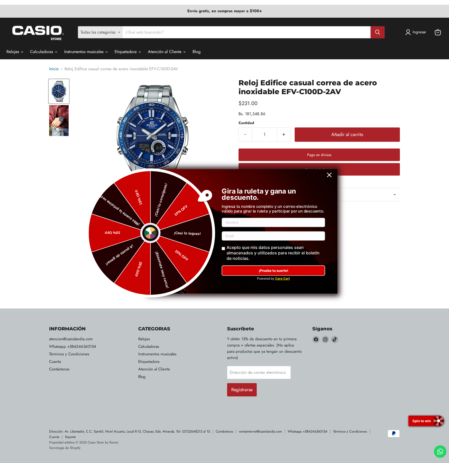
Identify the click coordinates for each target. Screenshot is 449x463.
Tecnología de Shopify (65, 447)
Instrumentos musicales (84, 52)
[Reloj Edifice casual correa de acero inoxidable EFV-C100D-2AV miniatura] (59, 91)
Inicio (54, 69)
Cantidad (246, 123)
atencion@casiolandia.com (71, 339)
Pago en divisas (319, 154)
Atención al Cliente (165, 52)
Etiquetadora (126, 52)
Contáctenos (59, 369)
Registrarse (242, 389)
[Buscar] (378, 32)
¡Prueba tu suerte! (273, 270)
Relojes (13, 52)
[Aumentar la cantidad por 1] (283, 134)
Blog (197, 52)
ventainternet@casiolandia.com (260, 431)
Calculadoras (42, 52)
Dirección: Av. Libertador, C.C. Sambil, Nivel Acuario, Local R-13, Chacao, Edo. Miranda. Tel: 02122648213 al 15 (129, 431)
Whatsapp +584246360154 (72, 346)
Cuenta (55, 361)
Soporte (70, 436)
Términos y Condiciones (69, 354)
